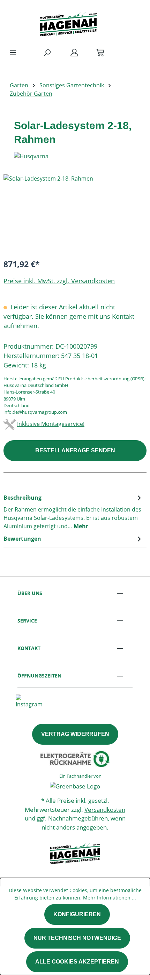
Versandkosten (104, 810)
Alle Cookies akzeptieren (77, 962)
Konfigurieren (77, 914)
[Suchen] (47, 52)
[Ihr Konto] (74, 52)
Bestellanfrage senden (75, 450)
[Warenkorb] (100, 52)
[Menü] (13, 52)
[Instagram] (29, 701)
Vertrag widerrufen (75, 734)
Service (27, 620)
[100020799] (75, 213)
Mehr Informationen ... (109, 897)
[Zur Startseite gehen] (68, 22)
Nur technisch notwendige (77, 938)
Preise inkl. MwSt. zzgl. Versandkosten (59, 281)
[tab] (73, 511)
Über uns (29, 593)
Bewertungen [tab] (22, 538)
